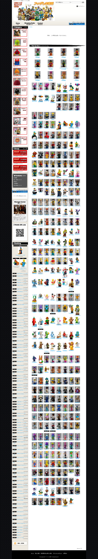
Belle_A (52, 411)
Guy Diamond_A (34, 449)
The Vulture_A (71, 473)
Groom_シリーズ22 (65, 126)
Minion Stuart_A (71, 384)
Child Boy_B (76, 56)
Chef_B (77, 255)
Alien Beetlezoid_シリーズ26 (34, 362)
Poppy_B (59, 440)
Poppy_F (65, 449)
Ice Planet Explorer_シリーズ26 (53, 244)
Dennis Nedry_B (53, 206)
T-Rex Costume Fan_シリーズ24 (40, 349)
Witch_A (46, 195)
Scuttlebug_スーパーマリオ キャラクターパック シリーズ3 (65, 92)
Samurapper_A (34, 374)
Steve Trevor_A (40, 458)
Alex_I (40, 138)
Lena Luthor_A (47, 458)
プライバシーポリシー (57, 553)
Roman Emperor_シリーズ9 (46, 372)
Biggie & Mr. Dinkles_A (46, 440)
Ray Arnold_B (71, 206)
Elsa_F (59, 485)
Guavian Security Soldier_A (53, 393)
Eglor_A (77, 411)
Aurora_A (34, 411)
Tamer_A (71, 301)
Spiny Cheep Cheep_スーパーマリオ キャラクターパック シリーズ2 (34, 495)
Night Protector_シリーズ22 (22, 273)
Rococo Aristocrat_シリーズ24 (77, 177)
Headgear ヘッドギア (17, 96)
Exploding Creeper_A (47, 138)
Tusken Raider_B (77, 384)
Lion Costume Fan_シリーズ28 (71, 350)
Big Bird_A (19, 535)
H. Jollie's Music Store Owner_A (46, 186)
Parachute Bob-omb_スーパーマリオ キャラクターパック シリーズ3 (71, 90)
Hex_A (50, 56)
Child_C (52, 264)
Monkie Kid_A (52, 476)
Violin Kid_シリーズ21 (21, 369)
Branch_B (71, 440)
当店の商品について (17, 185)
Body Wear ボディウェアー (18, 86)
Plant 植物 (15, 135)
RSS (19, 543)
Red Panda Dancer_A (77, 362)
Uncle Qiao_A (65, 467)
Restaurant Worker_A (40, 264)
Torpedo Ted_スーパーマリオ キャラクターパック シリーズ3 (46, 100)
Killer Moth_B (53, 158)
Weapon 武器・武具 (17, 105)
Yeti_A (65, 225)
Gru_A (65, 384)
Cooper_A (53, 449)
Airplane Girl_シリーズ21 (22, 378)
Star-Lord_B (77, 158)
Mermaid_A (34, 440)
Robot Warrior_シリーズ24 (22, 295)
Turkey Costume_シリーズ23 (34, 157)
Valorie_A (63, 56)
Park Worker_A (65, 476)
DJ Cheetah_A (65, 362)
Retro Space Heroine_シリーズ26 (77, 234)
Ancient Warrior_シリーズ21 (22, 527)
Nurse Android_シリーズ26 (22, 344)
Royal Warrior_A (59, 225)
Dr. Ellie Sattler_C (59, 206)
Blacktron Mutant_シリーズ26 (65, 246)
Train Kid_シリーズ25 (21, 322)
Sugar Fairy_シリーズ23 (21, 422)
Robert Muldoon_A (46, 206)
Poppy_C (65, 440)
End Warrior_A (71, 225)
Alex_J (46, 235)
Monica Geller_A (53, 176)
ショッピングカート (77, 23)
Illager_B (53, 430)
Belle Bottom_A (77, 110)
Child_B (34, 264)
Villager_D (41, 429)
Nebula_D (65, 158)
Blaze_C (65, 312)
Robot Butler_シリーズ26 (22, 355)
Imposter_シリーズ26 (21, 331)
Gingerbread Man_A (59, 373)
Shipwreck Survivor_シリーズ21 (34, 273)
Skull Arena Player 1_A (59, 429)
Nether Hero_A (34, 235)
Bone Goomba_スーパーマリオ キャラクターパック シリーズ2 (52, 496)
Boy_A (46, 167)
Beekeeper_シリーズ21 (21, 375)
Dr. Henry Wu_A (65, 206)
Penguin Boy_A (34, 384)
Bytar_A (52, 402)
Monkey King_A (77, 467)
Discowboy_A (59, 362)
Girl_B (34, 176)
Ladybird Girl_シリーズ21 (22, 484)
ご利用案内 (15, 183)
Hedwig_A (38, 56)
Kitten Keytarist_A (34, 89)
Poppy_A (40, 440)
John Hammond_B (40, 206)
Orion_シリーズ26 (20, 419)
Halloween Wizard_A (64, 68)
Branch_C (47, 449)
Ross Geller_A (46, 176)
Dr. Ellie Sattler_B (34, 206)
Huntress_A (50, 79)
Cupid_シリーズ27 (20, 406)
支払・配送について (30, 23)
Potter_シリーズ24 (20, 298)
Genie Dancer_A (71, 362)
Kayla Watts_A (40, 148)
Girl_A (40, 167)
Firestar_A (47, 158)
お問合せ (40, 23)
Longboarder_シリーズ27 (22, 401)
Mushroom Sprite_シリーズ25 (53, 350)
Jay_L (71, 402)
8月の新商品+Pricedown (18, 156)
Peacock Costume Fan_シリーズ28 (53, 323)
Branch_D (71, 449)
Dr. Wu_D (34, 148)
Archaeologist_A (59, 110)
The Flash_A (40, 467)
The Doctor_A (71, 494)
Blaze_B (77, 429)
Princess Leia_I (40, 393)
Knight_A (34, 429)
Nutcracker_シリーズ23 (21, 280)
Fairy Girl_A (65, 186)
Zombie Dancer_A (47, 128)
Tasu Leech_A (34, 393)
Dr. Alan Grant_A (71, 195)
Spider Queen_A (20, 532)
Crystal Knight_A (40, 312)
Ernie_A (52, 467)
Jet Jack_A (59, 402)
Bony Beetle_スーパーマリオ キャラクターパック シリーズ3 (40, 297)
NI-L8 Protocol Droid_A (46, 505)
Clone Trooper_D (41, 214)
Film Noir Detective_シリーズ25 (71, 265)
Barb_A (77, 449)
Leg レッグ (15, 66)
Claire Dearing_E (77, 138)
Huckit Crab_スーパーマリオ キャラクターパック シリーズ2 (77, 485)
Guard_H (65, 138)
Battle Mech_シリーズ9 (65, 196)
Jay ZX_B (47, 402)
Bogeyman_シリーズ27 (21, 404)
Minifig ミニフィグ (17, 37)
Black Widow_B (34, 402)
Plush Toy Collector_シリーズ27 (77, 274)
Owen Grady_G (65, 148)
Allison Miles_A (40, 420)
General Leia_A (40, 505)
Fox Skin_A (46, 225)
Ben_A (40, 119)
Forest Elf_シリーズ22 (21, 439)
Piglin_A (63, 79)
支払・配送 (37, 553)
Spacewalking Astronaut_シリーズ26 (77, 347)
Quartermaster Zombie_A (77, 402)
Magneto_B (77, 393)
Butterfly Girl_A (77, 373)
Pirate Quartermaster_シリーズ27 (59, 287)
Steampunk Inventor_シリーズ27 (71, 289)
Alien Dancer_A (34, 128)
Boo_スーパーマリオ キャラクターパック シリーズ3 (52, 102)
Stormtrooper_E (77, 206)
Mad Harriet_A (71, 458)
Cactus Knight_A (47, 312)
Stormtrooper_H (35, 214)
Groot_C (71, 158)
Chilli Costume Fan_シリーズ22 (34, 326)
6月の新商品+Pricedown (18, 171)
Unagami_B (47, 476)
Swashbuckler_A (59, 301)
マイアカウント (81, 6)
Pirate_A (71, 420)
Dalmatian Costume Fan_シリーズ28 (40, 338)
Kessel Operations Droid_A (47, 485)
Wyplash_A (40, 402)
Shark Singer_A (40, 373)
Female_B (47, 255)
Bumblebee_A (59, 458)
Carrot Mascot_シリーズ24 (22, 427)
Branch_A (53, 440)
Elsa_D (46, 411)
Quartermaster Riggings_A (40, 485)
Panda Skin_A (59, 101)
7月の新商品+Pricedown (18, 163)
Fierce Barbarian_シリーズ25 (65, 350)
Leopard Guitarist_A (40, 89)
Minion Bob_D (53, 119)
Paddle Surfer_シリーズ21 (22, 289)
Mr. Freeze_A (58, 393)
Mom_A (77, 167)
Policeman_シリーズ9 (59, 197)
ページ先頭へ (79, 548)
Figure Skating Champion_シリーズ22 (23, 268)
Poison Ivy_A (52, 458)
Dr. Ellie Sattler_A (77, 195)
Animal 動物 (15, 125)
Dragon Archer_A (77, 225)
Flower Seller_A (46, 264)
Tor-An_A (65, 393)
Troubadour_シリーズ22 (20, 255)
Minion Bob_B (77, 494)
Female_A (34, 255)
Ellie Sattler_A (46, 420)
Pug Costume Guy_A (71, 186)
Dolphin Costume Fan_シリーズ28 (53, 338)
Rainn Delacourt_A (53, 138)
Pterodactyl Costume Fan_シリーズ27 (34, 287)
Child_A (40, 186)
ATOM (22, 543)
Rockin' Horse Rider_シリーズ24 (34, 185)
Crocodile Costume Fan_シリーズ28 (46, 338)
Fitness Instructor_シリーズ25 (71, 216)
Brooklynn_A (34, 119)
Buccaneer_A (65, 301)
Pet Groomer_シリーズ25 (22, 325)
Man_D (71, 167)
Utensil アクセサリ (17, 115)
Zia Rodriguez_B (59, 148)
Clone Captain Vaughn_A (46, 214)
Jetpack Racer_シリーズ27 (22, 387)
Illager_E (53, 312)
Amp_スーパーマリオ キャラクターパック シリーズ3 (58, 92)
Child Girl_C (40, 255)
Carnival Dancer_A (53, 128)
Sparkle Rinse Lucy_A (65, 485)
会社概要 (15, 177)
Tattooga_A (34, 167)
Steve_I (77, 420)
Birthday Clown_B (59, 186)
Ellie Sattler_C (59, 138)
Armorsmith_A (40, 235)
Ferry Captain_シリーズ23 (22, 308)
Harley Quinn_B (77, 458)
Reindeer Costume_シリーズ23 (59, 235)
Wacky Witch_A (71, 373)
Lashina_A (65, 458)
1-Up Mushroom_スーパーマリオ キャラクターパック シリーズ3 (34, 303)
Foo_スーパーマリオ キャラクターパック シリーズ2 (40, 495)
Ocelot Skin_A (65, 101)
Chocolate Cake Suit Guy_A (77, 186)
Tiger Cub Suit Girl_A (40, 384)
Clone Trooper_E (53, 214)
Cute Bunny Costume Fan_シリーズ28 (59, 338)
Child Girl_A (50, 68)
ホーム (18, 23)
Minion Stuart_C (77, 101)
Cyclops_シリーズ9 (53, 196)
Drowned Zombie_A (76, 68)
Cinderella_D (40, 411)
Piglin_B (76, 79)
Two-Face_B (59, 505)
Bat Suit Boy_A (40, 192)
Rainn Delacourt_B (71, 138)
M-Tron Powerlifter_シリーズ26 (34, 244)
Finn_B (46, 393)
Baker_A (53, 225)
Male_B (65, 255)
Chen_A (40, 476)
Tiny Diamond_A (40, 449)
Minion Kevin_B (71, 101)
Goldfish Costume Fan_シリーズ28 (65, 323)
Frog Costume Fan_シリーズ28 (77, 324)
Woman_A (71, 255)
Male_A (77, 246)
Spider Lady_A (65, 373)
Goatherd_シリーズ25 (21, 497)
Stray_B (77, 301)
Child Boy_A (37, 68)
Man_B (65, 167)
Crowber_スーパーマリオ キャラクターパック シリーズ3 (40, 101)
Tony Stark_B (65, 494)
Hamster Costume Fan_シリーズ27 (40, 364)
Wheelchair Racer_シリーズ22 (34, 139)
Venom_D (40, 158)
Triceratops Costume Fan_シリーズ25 (59, 351)
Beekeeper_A (37, 79)
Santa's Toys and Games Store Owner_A (53, 186)
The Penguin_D (77, 476)
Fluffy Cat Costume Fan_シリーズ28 (59, 324)
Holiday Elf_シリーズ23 (21, 282)
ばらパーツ (15, 145)
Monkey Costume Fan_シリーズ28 (71, 324)
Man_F (59, 264)
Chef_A (52, 167)
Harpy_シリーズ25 (20, 320)
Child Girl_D (59, 255)
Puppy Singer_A (40, 128)
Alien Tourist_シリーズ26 (22, 334)
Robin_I (52, 505)
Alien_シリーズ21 (20, 537)
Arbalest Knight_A (34, 312)
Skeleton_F (65, 110)
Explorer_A (71, 110)
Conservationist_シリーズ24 (22, 430)
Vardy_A (34, 420)
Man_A (59, 167)
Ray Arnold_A (53, 420)
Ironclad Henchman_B (34, 476)
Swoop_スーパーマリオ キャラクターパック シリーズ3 (77, 91)
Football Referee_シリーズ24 (58, 177)
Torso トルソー (16, 56)
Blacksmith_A (65, 429)
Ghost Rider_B (58, 494)
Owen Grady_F (53, 148)
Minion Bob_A (53, 384)
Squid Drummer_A (46, 89)
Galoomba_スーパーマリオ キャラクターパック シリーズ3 (34, 100)
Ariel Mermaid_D (65, 411)
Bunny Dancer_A (53, 362)
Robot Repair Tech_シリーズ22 (71, 246)
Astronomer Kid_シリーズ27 (71, 273)
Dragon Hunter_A (65, 402)
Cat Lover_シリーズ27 (21, 413)
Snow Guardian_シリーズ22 (22, 436)
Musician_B (53, 255)
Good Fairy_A (59, 411)
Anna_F (52, 485)
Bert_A (59, 467)
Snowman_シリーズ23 (21, 425)
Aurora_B (71, 411)
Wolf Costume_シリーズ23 (22, 491)
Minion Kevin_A (59, 384)
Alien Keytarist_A (46, 362)
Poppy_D (77, 440)
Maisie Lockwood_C (46, 148)
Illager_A (46, 430)
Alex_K (58, 312)
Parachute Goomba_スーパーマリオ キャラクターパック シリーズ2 (46, 495)
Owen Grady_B (59, 476)
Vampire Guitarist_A (53, 89)
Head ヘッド (15, 47)
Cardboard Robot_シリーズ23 (77, 337)
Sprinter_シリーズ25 (21, 313)
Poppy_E (59, 449)
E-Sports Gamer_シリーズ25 (22, 311)
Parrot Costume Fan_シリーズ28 (65, 337)
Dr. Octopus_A (59, 158)
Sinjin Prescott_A (59, 420)
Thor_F (34, 505)
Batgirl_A (34, 458)
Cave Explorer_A (53, 235)
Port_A (34, 485)
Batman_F (71, 393)
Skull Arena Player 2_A (65, 420)
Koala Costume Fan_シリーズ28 (34, 338)
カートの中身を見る (20, 191)
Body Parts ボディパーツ (18, 76)
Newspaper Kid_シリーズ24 (22, 384)
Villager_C (71, 429)
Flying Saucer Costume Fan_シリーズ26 (46, 245)
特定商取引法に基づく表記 (46, 553)
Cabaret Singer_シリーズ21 (22, 529)
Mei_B (71, 467)
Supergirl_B (34, 467)
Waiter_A (65, 264)
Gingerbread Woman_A (53, 373)
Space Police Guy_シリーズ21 (52, 273)
